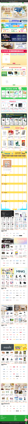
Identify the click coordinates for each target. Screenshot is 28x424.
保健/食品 (24, 5)
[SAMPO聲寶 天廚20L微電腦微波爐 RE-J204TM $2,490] (7, 81)
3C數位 (2, 5)
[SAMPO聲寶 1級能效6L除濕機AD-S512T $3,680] (6, 59)
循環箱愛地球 (15, 419)
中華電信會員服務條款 (3, 418)
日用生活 (13, 5)
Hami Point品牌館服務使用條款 (3, 417)
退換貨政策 (15, 417)
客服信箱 (25, 417)
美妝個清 (18, 5)
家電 (7, 5)
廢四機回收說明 (15, 418)
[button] (1, 11)
